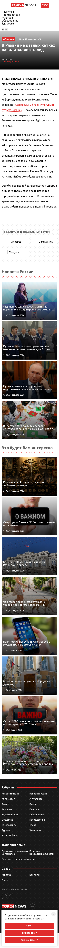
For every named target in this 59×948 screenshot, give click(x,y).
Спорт (33, 825)
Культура (7, 17)
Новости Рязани (10, 793)
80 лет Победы (10, 835)
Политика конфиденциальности (42, 852)
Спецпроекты (9, 825)
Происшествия (11, 14)
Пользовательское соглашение (19, 859)
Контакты (35, 875)
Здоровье (8, 23)
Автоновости (9, 799)
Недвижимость (10, 814)
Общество (7, 819)
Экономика (35, 830)
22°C (45, 5)
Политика (8, 11)
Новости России (38, 793)
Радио (5, 880)
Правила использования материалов (15, 852)
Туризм (6, 830)
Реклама (6, 875)
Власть (33, 804)
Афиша (5, 804)
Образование (10, 20)
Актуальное (36, 799)
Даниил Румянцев (10, 62)
